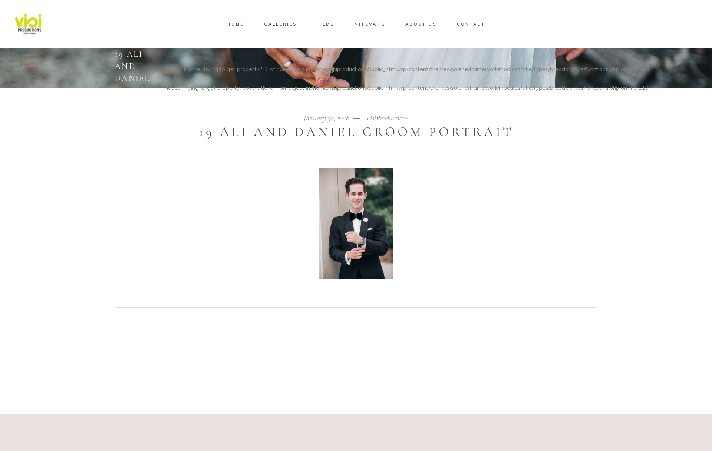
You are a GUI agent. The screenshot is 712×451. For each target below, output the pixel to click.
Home (556, 97)
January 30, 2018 (327, 118)
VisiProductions (387, 118)
